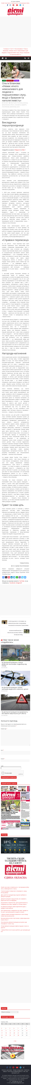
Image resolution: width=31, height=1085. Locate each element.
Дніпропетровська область (8, 104)
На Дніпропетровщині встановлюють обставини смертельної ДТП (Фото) (15, 712)
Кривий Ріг (24, 104)
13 (14, 1030)
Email (3, 758)
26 (10, 1035)
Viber (23, 150)
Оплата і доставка (7, 1070)
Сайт (2, 766)
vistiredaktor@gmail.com (17, 1082)
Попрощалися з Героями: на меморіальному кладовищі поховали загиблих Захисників (18, 623)
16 (26, 1030)
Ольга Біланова (5, 106)
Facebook (12, 583)
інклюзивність (18, 104)
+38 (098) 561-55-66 (17, 1081)
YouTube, (22, 581)
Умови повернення (18, 1070)
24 (1, 1035)
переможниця (13, 106)
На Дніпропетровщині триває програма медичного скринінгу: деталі (15, 688)
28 (18, 1035)
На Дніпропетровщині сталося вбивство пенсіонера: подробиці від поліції (14, 664)
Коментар (4, 728)
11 (6, 1030)
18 (6, 1033)
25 (6, 1035)
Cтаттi (4, 80)
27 (14, 1035)
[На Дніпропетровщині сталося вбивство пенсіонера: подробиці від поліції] (15, 645)
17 (1, 1033)
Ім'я (2, 750)
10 (1, 1030)
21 (18, 1033)
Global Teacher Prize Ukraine (16, 103)
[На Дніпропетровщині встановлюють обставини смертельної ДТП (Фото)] (15, 695)
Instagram (18, 583)
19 (10, 1033)
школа (18, 106)
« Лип (15, 1041)
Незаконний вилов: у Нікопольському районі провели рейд (15, 632)
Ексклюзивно (10, 80)
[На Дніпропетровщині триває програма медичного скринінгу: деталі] (15, 671)
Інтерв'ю (16, 80)
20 (14, 1033)
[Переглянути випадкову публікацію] (28, 58)
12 (10, 1030)
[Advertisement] (15, 32)
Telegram (17, 150)
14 (18, 1030)
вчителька (25, 103)
